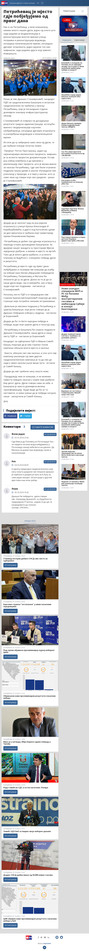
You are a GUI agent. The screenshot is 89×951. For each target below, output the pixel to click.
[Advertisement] (73, 259)
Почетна (13, 3)
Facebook (11, 416)
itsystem (47, 943)
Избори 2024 (29, 521)
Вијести (19, 3)
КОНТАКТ (32, 3)
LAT (38, 3)
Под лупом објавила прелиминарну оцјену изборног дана (29, 651)
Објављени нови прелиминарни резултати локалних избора (29, 697)
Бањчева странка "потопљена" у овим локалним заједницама (27, 605)
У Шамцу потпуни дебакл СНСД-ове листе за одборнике (25, 559)
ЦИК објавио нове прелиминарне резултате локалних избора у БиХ (30, 919)
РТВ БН (26, 3)
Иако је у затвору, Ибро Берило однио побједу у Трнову (27, 743)
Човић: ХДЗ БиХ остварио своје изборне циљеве (27, 831)
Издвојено (66, 40)
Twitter (27, 416)
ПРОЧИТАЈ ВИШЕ (10, 565)
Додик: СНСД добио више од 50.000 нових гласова (28, 875)
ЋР (42, 3)
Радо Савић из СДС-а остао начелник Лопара (25, 787)
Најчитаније (79, 40)
